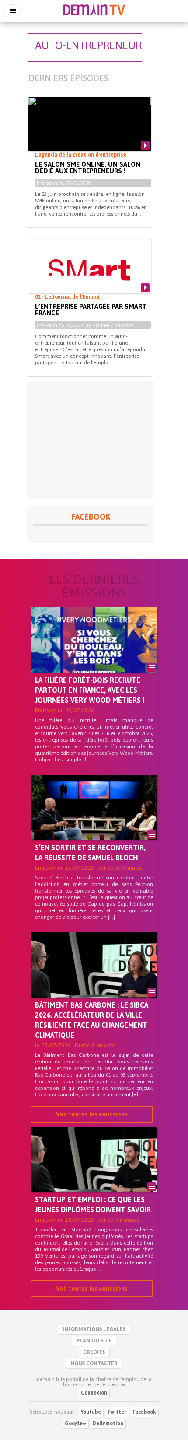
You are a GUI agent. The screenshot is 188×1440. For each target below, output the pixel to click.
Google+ (75, 1423)
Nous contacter (94, 1363)
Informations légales (94, 1329)
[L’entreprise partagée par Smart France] (89, 270)
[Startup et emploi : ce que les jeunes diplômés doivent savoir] (94, 1174)
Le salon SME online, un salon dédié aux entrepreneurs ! (87, 167)
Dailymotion (107, 1423)
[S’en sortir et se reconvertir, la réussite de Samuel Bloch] (94, 822)
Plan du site (94, 1341)
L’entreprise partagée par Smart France (90, 310)
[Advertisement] (91, 440)
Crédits (94, 1352)
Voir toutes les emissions (92, 1114)
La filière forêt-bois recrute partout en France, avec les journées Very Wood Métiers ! (90, 690)
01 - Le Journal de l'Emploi (67, 297)
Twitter (116, 1412)
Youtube (91, 1412)
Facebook (144, 1412)
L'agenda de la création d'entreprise (80, 155)
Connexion (94, 1393)
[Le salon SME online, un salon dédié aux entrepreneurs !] (89, 131)
